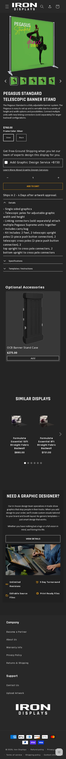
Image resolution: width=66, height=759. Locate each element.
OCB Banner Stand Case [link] (22, 347)
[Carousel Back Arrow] (6, 81)
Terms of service (14, 755)
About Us (11, 639)
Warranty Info (14, 647)
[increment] (58, 177)
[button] (7, 6)
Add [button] (33, 358)
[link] (33, 318)
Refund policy (37, 749)
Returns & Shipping (17, 663)
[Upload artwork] (50, 6)
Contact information (53, 755)
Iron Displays (20, 749)
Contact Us (12, 685)
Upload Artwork (15, 693)
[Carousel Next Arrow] (60, 81)
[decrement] (7, 177)
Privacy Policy (14, 655)
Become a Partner (16, 631)
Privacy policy (53, 749)
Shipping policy (33, 755)
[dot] (25, 463)
